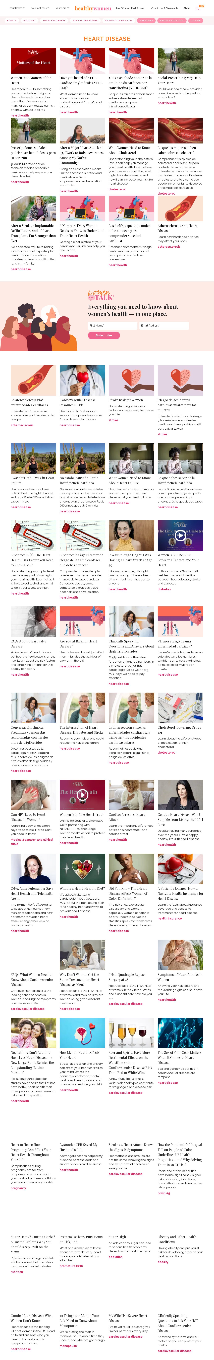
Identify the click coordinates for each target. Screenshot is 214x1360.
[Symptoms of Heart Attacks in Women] (180, 955)
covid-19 (164, 1193)
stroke (113, 420)
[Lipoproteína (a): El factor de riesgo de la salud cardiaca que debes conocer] (82, 535)
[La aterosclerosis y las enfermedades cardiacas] (33, 380)
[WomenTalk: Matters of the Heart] (33, 60)
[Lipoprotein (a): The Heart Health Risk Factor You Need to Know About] (33, 535)
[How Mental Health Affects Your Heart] (82, 1032)
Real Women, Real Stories (130, 8)
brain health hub (54, 20)
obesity (163, 1262)
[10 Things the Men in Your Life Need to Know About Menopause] (82, 1296)
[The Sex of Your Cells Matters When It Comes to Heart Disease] (180, 1032)
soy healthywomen (85, 20)
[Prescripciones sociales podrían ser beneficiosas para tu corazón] (33, 130)
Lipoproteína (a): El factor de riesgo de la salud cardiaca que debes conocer (81, 560)
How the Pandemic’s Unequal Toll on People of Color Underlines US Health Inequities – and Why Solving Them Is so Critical (180, 1154)
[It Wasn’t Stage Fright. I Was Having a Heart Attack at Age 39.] (131, 535)
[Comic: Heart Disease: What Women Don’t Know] (33, 1296)
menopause (68, 1346)
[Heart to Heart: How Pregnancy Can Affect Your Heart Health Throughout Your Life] (33, 1125)
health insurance (170, 918)
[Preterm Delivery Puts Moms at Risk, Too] (82, 1217)
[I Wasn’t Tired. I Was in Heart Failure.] (33, 458)
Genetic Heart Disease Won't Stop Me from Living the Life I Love (180, 819)
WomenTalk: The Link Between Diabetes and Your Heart (178, 560)
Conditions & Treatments (164, 8)
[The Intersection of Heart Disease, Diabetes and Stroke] (82, 707)
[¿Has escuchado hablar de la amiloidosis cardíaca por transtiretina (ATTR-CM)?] (131, 60)
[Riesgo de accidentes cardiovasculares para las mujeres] (180, 380)
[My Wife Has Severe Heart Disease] (131, 1296)
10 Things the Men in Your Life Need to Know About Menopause (79, 1320)
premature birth (71, 1266)
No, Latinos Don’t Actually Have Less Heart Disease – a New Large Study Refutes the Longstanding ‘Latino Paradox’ (32, 1062)
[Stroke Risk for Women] (131, 380)
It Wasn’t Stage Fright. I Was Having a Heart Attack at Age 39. (130, 560)
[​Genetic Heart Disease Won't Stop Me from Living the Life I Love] (180, 794)
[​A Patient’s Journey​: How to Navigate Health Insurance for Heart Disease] (180, 868)
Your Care (61, 8)
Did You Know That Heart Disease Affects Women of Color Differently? (128, 893)
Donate (196, 20)
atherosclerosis (169, 246)
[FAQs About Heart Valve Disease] (33, 621)
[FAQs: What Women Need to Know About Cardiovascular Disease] (33, 955)
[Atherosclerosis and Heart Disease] (180, 208)
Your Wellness (39, 8)
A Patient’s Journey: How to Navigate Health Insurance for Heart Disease (180, 893)
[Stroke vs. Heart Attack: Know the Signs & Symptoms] (131, 1125)
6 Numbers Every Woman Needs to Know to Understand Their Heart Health (82, 230)
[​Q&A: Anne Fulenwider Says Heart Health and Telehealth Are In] (33, 868)
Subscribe (146, 20)
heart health (20, 115)
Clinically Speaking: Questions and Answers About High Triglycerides (131, 646)
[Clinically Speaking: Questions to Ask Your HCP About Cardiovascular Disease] (180, 1296)
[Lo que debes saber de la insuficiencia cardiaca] (180, 458)
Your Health (16, 8)
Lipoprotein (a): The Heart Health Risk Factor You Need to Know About (32, 560)
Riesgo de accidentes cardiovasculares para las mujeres (177, 405)
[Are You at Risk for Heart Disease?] (82, 621)
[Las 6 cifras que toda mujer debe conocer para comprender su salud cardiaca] (131, 208)
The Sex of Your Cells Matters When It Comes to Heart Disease (179, 1057)
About (187, 8)
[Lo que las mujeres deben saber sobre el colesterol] (180, 130)
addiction (115, 1257)
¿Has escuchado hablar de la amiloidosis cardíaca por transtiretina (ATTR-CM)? (130, 82)
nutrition (17, 1272)
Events (11, 20)
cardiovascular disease (28, 1009)
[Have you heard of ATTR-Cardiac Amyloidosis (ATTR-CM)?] (82, 60)
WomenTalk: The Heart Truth (81, 814)
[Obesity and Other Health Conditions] (180, 1217)
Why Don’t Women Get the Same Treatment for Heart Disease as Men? (79, 979)
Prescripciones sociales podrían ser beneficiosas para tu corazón (33, 152)
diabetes (164, 589)
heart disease (21, 269)
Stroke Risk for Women (126, 400)
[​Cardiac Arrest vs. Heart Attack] (131, 794)
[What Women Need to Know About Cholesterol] (131, 130)
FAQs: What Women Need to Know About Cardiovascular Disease (32, 979)
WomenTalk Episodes (119, 20)
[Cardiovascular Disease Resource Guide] (82, 380)
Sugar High (117, 1236)
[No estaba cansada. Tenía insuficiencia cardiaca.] (82, 458)
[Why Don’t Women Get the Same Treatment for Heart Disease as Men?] (82, 955)
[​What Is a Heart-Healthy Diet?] (82, 868)
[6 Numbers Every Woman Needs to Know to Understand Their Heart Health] (82, 208)
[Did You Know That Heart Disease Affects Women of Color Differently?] (131, 869)
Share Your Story (172, 20)
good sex (30, 20)
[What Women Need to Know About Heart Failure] (131, 458)
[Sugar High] (131, 1217)
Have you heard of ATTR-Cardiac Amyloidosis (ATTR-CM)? (81, 82)
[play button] (180, 535)
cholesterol (117, 189)
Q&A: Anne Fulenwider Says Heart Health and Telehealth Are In (32, 893)
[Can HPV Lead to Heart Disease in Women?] (33, 794)
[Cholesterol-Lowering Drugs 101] (180, 707)
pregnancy (18, 1188)
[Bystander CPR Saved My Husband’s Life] (82, 1125)
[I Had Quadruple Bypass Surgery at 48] (131, 955)
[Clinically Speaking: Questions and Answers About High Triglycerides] (131, 621)
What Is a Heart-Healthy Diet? (82, 888)
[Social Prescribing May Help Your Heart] (180, 60)
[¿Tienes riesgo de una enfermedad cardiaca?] (180, 621)
